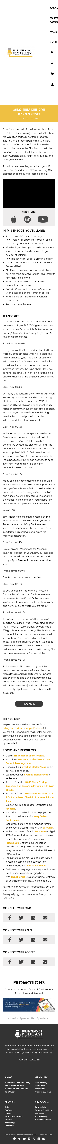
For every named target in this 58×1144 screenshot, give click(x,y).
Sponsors (9, 1119)
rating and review (12, 728)
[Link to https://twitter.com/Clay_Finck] (21, 918)
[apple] (13, 217)
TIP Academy (41, 1082)
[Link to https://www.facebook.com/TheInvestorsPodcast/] (9, 918)
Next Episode (38, 1018)
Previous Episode (19, 1018)
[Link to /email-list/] (43, 1138)
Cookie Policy (41, 1116)
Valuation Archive (43, 1092)
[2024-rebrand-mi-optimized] (19, 47)
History (8, 1107)
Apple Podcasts (34, 728)
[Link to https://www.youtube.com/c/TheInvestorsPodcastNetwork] (24, 1138)
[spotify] (27, 217)
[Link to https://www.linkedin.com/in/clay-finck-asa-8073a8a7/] (33, 918)
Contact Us (9, 1125)
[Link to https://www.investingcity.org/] (45, 940)
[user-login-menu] (52, 84)
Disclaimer (39, 1113)
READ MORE (29, 704)
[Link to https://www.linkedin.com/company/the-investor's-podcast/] (29, 1138)
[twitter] (34, 1138)
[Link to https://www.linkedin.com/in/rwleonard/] (33, 962)
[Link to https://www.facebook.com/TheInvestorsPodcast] (9, 940)
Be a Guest (9, 1092)
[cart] (52, 74)
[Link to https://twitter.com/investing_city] (21, 940)
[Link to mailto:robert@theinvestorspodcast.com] (45, 962)
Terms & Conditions (43, 1110)
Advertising (10, 1122)
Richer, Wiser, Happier (14, 1085)
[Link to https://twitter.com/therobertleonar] (21, 962)
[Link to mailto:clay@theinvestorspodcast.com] (45, 918)
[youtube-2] (43, 217)
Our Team (9, 1110)
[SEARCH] (52, 63)
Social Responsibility (14, 1116)
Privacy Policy (41, 1107)
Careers (8, 1113)
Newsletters (40, 1089)
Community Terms (43, 1119)
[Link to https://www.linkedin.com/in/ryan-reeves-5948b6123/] (33, 940)
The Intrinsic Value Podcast (16, 1089)
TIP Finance (40, 1085)
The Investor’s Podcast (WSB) (17, 1082)
